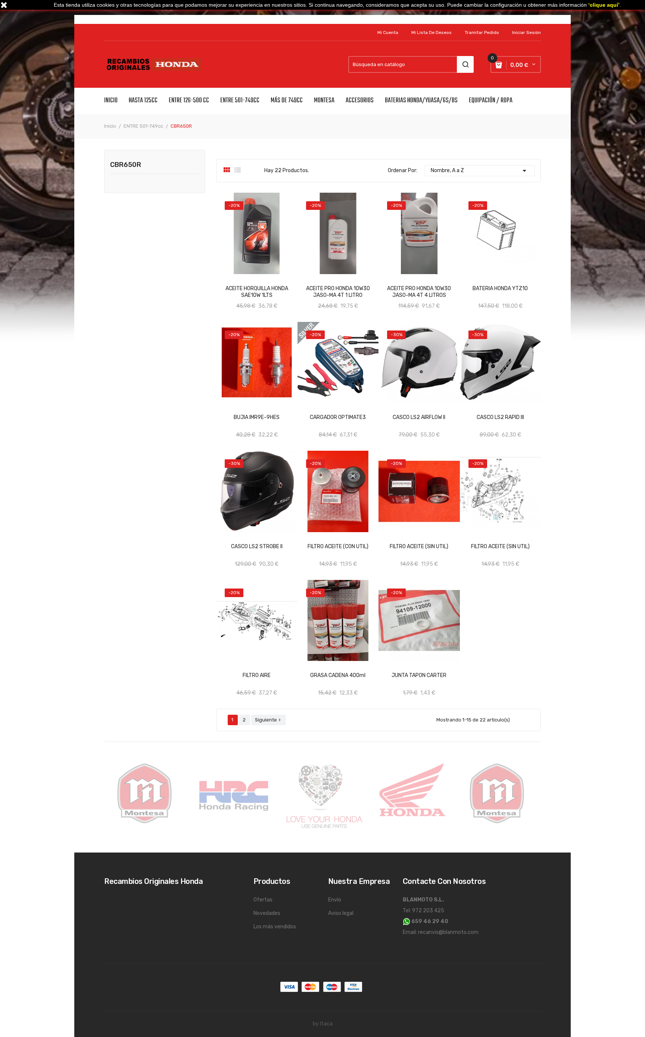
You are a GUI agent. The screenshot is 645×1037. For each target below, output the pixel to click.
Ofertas (262, 900)
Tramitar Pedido (482, 32)
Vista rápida (310, 672)
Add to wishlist (285, 285)
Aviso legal (340, 913)
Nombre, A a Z (480, 170)
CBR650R (125, 165)
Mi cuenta (387, 32)
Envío (334, 900)
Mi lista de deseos (431, 32)
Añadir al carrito (249, 285)
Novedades (266, 913)
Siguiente (268, 720)
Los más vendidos (274, 926)
